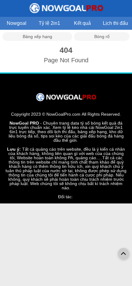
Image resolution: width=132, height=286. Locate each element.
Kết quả (82, 23)
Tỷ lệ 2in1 (49, 23)
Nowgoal (16, 23)
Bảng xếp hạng (37, 36)
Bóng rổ (102, 36)
